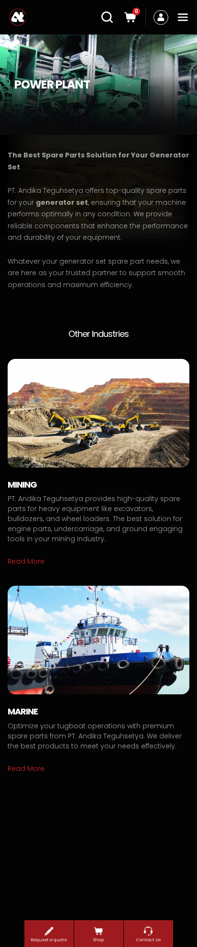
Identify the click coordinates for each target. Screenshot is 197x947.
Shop (98, 940)
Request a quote (49, 940)
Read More (26, 561)
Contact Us (148, 940)
